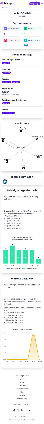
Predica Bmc (7, 88)
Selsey (5, 109)
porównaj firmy (22, 399)
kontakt (22, 382)
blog (22, 392)
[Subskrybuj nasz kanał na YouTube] (26, 410)
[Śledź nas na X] (18, 410)
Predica (5, 79)
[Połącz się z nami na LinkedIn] (22, 410)
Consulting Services (11, 59)
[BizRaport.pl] (7, 3)
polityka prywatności (22, 376)
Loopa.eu (6, 69)
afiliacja (22, 395)
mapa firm (22, 385)
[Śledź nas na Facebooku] (14, 410)
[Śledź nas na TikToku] (30, 410)
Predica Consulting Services (14, 100)
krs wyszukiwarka (22, 389)
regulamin (22, 379)
